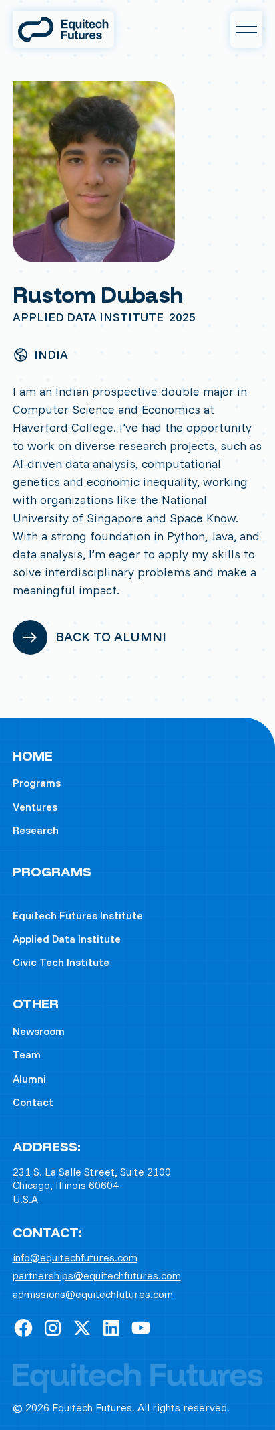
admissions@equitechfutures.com (93, 1294)
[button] (246, 29)
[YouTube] (141, 1327)
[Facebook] (23, 1327)
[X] (82, 1327)
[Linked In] (111, 1327)
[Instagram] (52, 1327)
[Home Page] (63, 29)
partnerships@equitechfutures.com (97, 1275)
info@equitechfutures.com (75, 1257)
